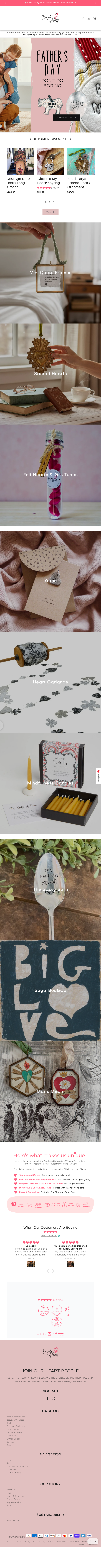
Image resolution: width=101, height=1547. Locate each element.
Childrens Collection (16, 1426)
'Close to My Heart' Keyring (48, 181)
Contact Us (12, 1469)
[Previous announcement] (5, 3)
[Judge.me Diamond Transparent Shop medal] (31, 1310)
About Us (11, 1490)
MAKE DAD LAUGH (66, 117)
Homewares (12, 1436)
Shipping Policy (14, 1502)
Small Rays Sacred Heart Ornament (78, 183)
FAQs (9, 1493)
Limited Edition (13, 1439)
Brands (10, 1445)
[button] (5, 18)
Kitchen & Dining (14, 1432)
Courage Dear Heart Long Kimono (18, 183)
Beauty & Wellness (15, 1420)
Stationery (11, 1442)
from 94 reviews (49, 1235)
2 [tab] (50, 202)
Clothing (10, 1423)
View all (50, 212)
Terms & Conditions (15, 1496)
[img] (50, 1232)
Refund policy (61, 1542)
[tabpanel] (20, 172)
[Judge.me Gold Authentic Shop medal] (45, 1310)
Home (9, 1460)
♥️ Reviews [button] (98, 776)
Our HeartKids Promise (17, 1466)
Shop (9, 1463)
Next (98, 175)
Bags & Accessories (16, 1417)
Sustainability (13, 1520)
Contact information (86, 1544)
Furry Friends (13, 1429)
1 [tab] (46, 202)
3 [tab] (54, 202)
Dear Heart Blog (14, 1473)
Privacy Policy (13, 1499)
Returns (10, 1506)
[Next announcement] (96, 3)
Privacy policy (74, 1542)
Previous (3, 175)
